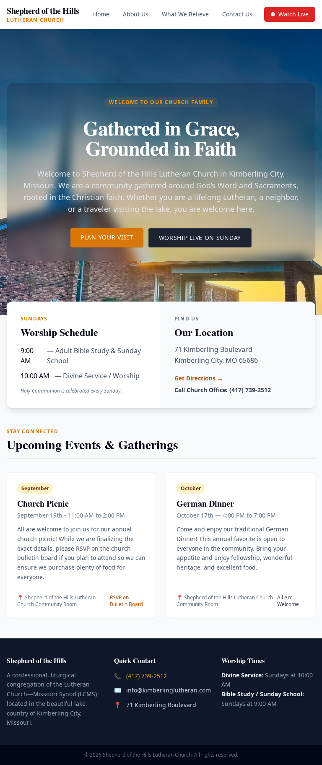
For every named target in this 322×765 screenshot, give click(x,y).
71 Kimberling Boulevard (162, 704)
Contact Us (237, 14)
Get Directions (198, 378)
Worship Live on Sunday (205, 237)
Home (101, 14)
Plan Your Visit (111, 237)
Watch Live (292, 16)
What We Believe (185, 14)
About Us (135, 14)
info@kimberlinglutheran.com (169, 690)
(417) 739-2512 (147, 675)
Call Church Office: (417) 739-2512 (222, 390)
